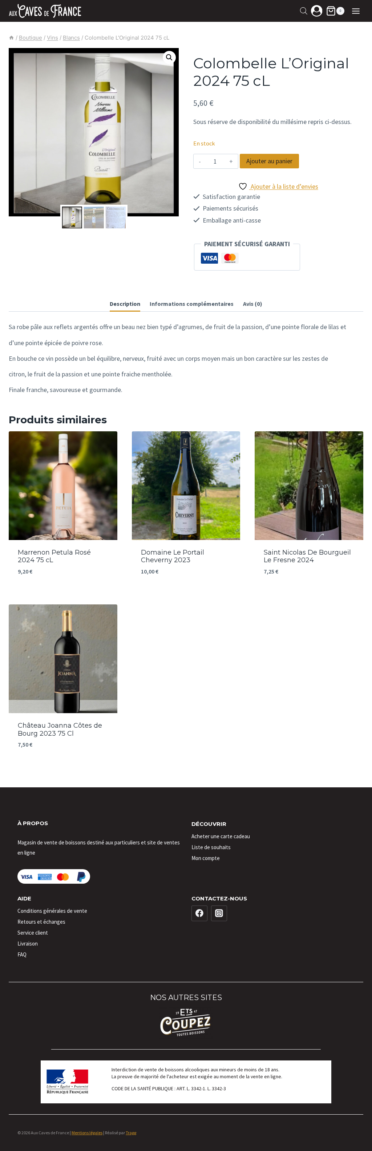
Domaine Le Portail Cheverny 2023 (172, 556)
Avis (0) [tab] (252, 303)
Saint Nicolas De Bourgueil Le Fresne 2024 (307, 556)
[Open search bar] (303, 10)
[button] (169, 57)
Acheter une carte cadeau (220, 836)
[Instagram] (219, 914)
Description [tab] (125, 303)
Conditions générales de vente (52, 910)
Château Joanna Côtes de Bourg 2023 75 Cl (60, 730)
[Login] (317, 10)
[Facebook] (199, 914)
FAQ (22, 954)
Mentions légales (87, 1132)
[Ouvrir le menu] (355, 10)
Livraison (27, 943)
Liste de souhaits (211, 847)
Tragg (131, 1132)
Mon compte (205, 858)
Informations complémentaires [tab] (192, 303)
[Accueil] (11, 37)
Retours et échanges (41, 921)
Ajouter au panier (269, 161)
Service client (32, 932)
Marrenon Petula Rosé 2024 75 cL (54, 556)
